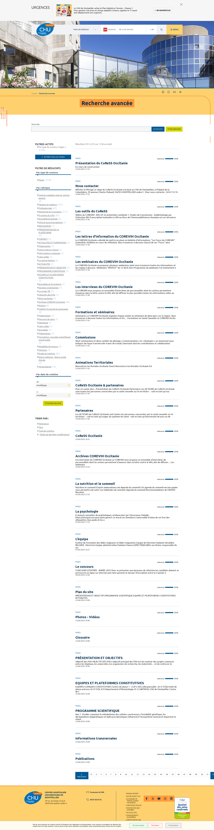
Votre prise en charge (48, 250)
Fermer (181, 4)
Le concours (84, 566)
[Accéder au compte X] (153, 799)
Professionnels (45, 208)
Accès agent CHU (133, 796)
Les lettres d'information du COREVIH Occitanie (112, 236)
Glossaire (82, 637)
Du (38, 382)
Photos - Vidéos (87, 617)
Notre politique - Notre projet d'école (52, 358)
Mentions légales (134, 805)
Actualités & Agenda (48, 219)
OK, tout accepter (138, 825)
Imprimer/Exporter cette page (163, 92)
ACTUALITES (44, 264)
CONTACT (43, 239)
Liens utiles (44, 257)
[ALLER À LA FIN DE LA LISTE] (208, 774)
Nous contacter (87, 186)
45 (173, 774)
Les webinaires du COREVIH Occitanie (104, 261)
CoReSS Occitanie (88, 436)
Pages (41, 180)
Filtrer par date (54, 403)
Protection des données (133, 809)
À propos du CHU (47, 215)
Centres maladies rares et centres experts (54, 196)
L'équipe (81, 539)
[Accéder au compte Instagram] (165, 799)
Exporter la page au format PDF (169, 92)
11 (132, 774)
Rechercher (175, 129)
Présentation (45, 246)
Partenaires (84, 410)
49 (196, 774)
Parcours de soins (47, 319)
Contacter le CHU (97, 792)
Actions (42, 305)
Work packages (46, 298)
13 (144, 774)
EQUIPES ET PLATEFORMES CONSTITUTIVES (109, 683)
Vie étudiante (45, 366)
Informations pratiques (49, 253)
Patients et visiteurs (48, 204)
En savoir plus (163, 10)
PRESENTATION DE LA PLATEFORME (49, 231)
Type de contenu (46, 431)
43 (161, 774)
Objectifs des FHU (47, 295)
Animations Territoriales (94, 362)
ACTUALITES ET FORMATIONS (52, 242)
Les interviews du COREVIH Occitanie (104, 287)
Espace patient (132, 793)
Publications (84, 758)
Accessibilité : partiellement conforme (133, 801)
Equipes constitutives (48, 287)
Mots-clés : (35, 124)
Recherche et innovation (50, 212)
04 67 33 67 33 (95, 800)
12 (138, 774)
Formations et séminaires (94, 312)
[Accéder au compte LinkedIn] (171, 799)
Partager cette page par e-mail (174, 92)
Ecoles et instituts (47, 353)
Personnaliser (173, 825)
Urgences (112, 29)
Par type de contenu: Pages (51, 147)
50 (202, 774)
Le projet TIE (44, 291)
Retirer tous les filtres (54, 157)
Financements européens (132, 816)
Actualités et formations (50, 284)
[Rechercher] (161, 30)
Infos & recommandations (51, 222)
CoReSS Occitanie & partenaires (99, 385)
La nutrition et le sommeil (95, 483)
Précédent (81, 777)
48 (190, 774)
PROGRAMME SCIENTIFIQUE (97, 711)
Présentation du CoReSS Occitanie (101, 163)
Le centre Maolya (47, 260)
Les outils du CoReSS (91, 211)
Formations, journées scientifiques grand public (55, 338)
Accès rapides (127, 29)
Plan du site (84, 592)
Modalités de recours (48, 346)
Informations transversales (96, 738)
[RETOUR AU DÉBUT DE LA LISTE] (91, 774)
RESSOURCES (45, 226)
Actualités (43, 330)
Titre (41, 427)
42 (155, 774)
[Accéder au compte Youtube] (159, 799)
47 (184, 774)
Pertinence (44, 424)
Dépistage (43, 323)
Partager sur (180, 92)
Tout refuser (155, 825)
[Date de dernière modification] (54, 434)
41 (149, 774)
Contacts (43, 350)
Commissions (85, 337)
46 (179, 774)
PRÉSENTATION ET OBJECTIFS (99, 658)
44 (167, 774)
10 (126, 774)
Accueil (34, 93)
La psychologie (86, 511)
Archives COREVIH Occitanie (97, 456)
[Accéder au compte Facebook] (147, 799)
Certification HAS (134, 820)
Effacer (159, 129)
